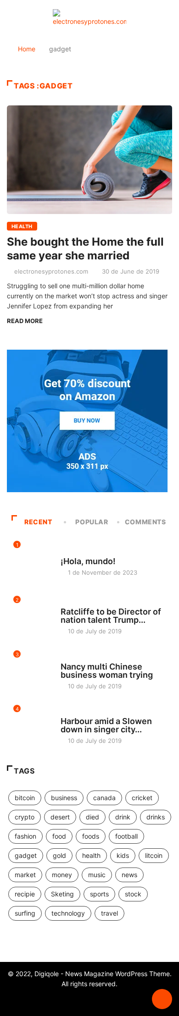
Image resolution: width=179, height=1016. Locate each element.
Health (22, 226)
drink (122, 817)
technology (68, 913)
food (59, 836)
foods (90, 836)
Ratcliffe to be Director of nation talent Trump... (111, 616)
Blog (68, 552)
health (91, 855)
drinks (155, 817)
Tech (68, 712)
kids (123, 855)
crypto (24, 817)
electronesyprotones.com (51, 271)
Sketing (62, 894)
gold (59, 855)
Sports (71, 658)
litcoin (153, 855)
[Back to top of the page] (162, 999)
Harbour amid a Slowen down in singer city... (106, 725)
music (97, 875)
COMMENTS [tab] (145, 522)
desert (60, 817)
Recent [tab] (38, 522)
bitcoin (25, 798)
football (126, 836)
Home (26, 49)
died (92, 817)
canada (104, 798)
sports (99, 894)
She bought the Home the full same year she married (85, 248)
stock (133, 894)
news (129, 875)
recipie (25, 894)
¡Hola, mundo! (88, 561)
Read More (25, 320)
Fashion (72, 603)
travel (109, 913)
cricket (142, 798)
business (64, 798)
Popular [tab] (91, 522)
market (25, 875)
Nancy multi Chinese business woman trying (107, 671)
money (62, 875)
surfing (25, 913)
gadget (26, 855)
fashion (25, 836)
